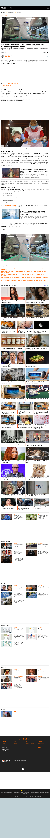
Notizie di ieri (4, 747)
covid (3, 229)
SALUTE (5, 15)
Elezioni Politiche (30, 746)
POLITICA (15, 543)
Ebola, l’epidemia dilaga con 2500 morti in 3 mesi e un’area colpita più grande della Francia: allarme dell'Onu (23, 281)
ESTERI (39, 634)
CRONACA (40, 669)
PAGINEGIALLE (9, 792)
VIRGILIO (5, 792)
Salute (15, 743)
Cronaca (4, 741)
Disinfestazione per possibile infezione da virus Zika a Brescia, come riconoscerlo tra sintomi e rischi (24, 278)
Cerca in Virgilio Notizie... (20, 760)
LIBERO (2, 792)
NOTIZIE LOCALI (41, 550)
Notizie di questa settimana (5, 750)
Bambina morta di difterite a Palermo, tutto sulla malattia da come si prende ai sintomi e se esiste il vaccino (23, 271)
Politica (15, 741)
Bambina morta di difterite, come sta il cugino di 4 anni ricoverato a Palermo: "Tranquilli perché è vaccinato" (24, 268)
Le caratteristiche (7, 85)
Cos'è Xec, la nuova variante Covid (11, 83)
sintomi (3, 191)
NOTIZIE (8, 8)
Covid (28, 191)
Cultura (3, 743)
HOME (2, 15)
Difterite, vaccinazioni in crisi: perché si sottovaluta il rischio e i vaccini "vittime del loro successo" (22, 275)
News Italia (44, 764)
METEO (15, 711)
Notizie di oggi (5, 746)
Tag (37, 764)
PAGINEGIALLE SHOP (16, 792)
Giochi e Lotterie (30, 743)
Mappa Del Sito (14, 764)
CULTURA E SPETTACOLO (18, 550)
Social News (41, 743)
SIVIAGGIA (38, 792)
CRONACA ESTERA (17, 598)
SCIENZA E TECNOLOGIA (18, 676)
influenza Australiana (10, 205)
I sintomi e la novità (7, 87)
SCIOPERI (40, 585)
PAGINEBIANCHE (26, 792)
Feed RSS (5, 764)
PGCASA (21, 792)
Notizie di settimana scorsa (6, 752)
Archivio (30, 764)
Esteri (27, 741)
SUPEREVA (25, 793)
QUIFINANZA (42, 792)
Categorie (23, 764)
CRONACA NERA (41, 543)
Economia (40, 741)
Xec (4, 205)
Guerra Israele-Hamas (41, 746)
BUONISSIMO (47, 792)
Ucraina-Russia (17, 746)
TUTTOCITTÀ (32, 792)
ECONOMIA (40, 627)
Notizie (8, 760)
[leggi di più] (47, 56)
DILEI (35, 792)
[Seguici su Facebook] (23, 769)
